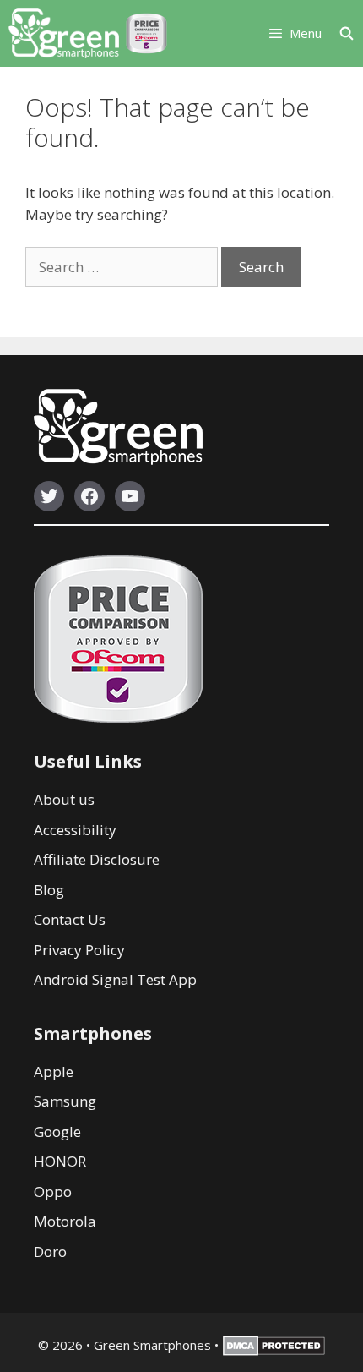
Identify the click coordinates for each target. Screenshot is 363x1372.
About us (64, 799)
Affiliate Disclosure (97, 859)
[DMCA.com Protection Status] (274, 1350)
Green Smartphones (152, 1344)
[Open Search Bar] (351, 33)
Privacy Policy (79, 949)
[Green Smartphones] (63, 33)
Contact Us (70, 919)
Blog (49, 889)
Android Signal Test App (115, 979)
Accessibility (75, 829)
